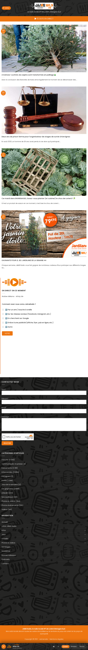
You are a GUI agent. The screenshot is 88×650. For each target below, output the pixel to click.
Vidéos (4, 509)
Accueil (5, 522)
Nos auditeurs (7, 497)
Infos (4, 530)
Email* (4, 408)
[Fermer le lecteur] (58, 646)
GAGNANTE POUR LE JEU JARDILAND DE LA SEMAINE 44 (24, 260)
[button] (6, 8)
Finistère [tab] (74, 646)
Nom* (4, 389)
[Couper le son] (53, 646)
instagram (6, 476)
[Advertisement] (44, 353)
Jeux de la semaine (10, 484)
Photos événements (10, 505)
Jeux (3, 534)
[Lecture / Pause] (4, 646)
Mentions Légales (56, 639)
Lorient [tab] (65, 646)
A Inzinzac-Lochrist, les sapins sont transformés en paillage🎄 (29, 75)
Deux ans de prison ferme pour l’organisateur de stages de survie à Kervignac (36, 137)
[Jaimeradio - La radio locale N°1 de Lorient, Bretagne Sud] (44, 6)
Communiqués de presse (12, 464)
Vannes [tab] (82, 646)
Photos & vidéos (8, 501)
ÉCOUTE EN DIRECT (44, 18)
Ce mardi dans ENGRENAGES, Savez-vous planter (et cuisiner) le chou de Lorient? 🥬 (38, 198)
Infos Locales (7, 472)
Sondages (6, 547)
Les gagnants (7, 489)
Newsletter (6, 551)
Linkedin (5, 493)
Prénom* (5, 398)
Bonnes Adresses (9, 555)
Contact (5, 563)
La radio (5, 538)
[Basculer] (85, 530)
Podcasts (6, 559)
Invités (4, 480)
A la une (5, 459)
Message (5, 417)
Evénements (7, 468)
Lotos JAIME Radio (9, 526)
